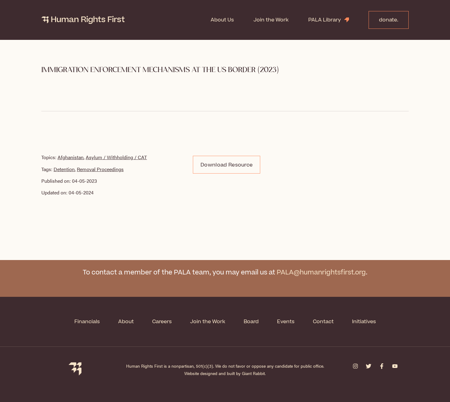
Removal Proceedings (100, 169)
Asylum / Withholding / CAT (116, 157)
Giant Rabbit (253, 373)
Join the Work (271, 20)
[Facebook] (381, 366)
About (126, 321)
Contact (323, 321)
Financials (87, 321)
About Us (222, 20)
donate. (388, 20)
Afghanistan (71, 157)
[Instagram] (355, 366)
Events (285, 321)
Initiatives (364, 321)
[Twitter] (368, 366)
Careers (162, 321)
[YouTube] (395, 366)
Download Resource (227, 165)
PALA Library (324, 20)
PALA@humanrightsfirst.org (321, 272)
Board (251, 321)
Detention (64, 169)
